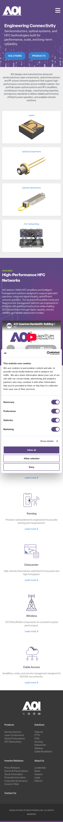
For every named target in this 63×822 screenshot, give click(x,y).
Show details (47, 441)
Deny (31, 467)
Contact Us (10, 793)
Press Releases (12, 768)
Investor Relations (13, 761)
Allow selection (31, 458)
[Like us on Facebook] (29, 714)
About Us (39, 761)
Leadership (40, 768)
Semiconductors (12, 732)
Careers (38, 774)
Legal (37, 778)
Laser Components (14, 735)
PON (36, 739)
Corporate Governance (16, 781)
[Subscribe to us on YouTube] (39, 714)
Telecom (38, 732)
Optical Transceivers (14, 739)
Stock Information (13, 774)
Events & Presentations (16, 771)
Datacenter (40, 745)
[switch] (55, 411)
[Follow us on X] (24, 714)
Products (39, 56)
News (37, 771)
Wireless (38, 748)
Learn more (31, 478)
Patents (38, 781)
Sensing (38, 742)
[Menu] (58, 10)
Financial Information (15, 778)
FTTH (37, 735)
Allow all (31, 450)
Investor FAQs (11, 784)
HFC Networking (12, 742)
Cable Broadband (43, 752)
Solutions (15, 56)
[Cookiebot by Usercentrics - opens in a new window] (47, 353)
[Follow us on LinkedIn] (34, 714)
